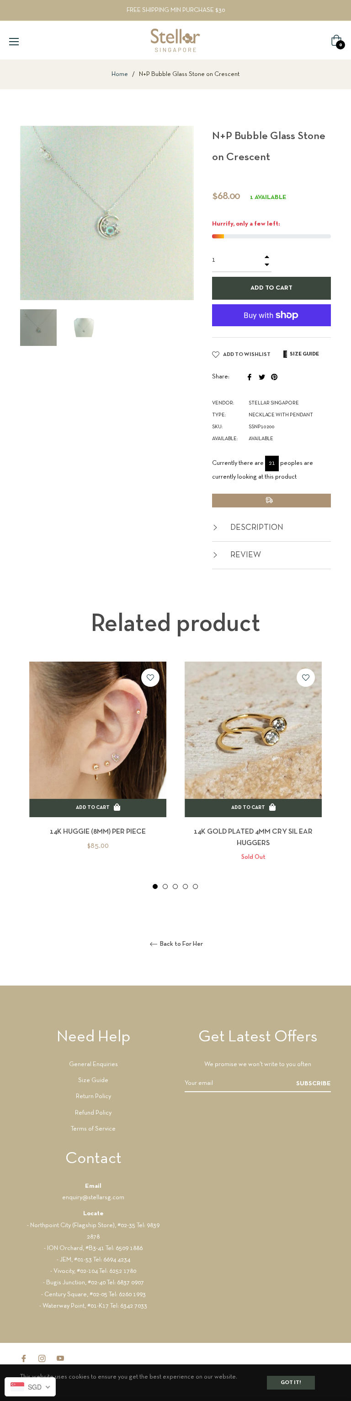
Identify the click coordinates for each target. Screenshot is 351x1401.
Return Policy (93, 1096)
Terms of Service (93, 1129)
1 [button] (155, 886)
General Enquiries (93, 1064)
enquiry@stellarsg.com (93, 1198)
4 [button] (185, 886)
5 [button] (195, 886)
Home (120, 74)
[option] (98, 771)
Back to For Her (181, 944)
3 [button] (175, 886)
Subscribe (313, 1084)
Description (256, 528)
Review (245, 555)
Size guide (304, 354)
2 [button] (165, 886)
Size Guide (93, 1080)
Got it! (291, 1382)
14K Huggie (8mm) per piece (98, 832)
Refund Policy (93, 1113)
